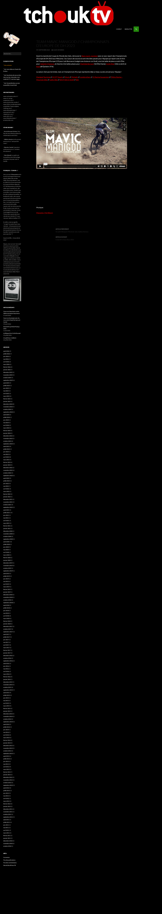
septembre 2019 (8, 571)
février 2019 (6, 589)
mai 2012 (6, 796)
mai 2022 (6, 486)
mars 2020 (6, 555)
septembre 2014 (8, 722)
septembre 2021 (8, 507)
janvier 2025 (7, 401)
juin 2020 (6, 547)
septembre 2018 (8, 602)
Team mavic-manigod (89, 56)
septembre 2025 (8, 380)
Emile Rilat (110, 64)
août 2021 (6, 510)
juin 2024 (6, 420)
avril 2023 (6, 457)
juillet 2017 (6, 637)
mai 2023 (6, 454)
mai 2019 (6, 581)
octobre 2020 (7, 536)
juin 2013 (6, 761)
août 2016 (6, 663)
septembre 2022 (8, 475)
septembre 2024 (8, 412)
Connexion (6, 857)
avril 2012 (6, 798)
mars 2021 (6, 523)
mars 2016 (6, 674)
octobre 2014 (7, 719)
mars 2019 (6, 587)
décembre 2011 (7, 809)
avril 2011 (6, 830)
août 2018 (6, 605)
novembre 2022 (8, 470)
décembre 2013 (7, 745)
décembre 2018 (7, 594)
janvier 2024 (7, 433)
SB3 (77, 80)
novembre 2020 (8, 534)
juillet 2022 (6, 481)
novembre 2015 (8, 684)
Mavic (67, 77)
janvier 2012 (7, 806)
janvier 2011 (7, 838)
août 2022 (6, 478)
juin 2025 (6, 388)
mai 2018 (6, 613)
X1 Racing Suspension (100, 77)
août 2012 (6, 788)
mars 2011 (6, 833)
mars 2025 (6, 396)
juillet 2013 (6, 759)
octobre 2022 (7, 473)
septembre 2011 (8, 817)
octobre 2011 (7, 814)
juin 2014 (6, 729)
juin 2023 (6, 452)
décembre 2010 (7, 841)
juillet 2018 (6, 608)
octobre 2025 (7, 377)
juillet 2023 (6, 449)
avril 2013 (6, 767)
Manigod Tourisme (43, 77)
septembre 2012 (8, 785)
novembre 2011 (8, 812)
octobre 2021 (7, 504)
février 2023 (6, 462)
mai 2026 (6, 359)
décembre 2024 (7, 404)
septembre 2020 (8, 539)
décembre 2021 (7, 499)
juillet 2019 (6, 576)
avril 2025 (6, 393)
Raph (38, 66)
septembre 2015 (8, 690)
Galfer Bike (53, 80)
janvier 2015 (7, 711)
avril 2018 (6, 616)
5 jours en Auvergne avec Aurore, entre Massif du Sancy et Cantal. (11, 320)
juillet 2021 (6, 512)
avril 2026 (6, 362)
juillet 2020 (6, 544)
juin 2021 (6, 515)
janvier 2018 (7, 624)
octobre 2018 (7, 600)
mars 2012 (6, 801)
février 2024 (6, 430)
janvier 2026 (7, 369)
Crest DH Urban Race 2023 (65, 238)
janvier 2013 (7, 774)
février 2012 (6, 804)
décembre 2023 (7, 436)
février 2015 (6, 708)
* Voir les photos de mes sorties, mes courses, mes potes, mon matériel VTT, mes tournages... (12, 77)
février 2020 (6, 557)
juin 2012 (6, 793)
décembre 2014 (7, 714)
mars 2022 (6, 491)
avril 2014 (6, 735)
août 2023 (6, 446)
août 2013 (6, 756)
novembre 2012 (8, 780)
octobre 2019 (7, 568)
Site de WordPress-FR (9, 865)
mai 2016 (6, 669)
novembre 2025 (8, 375)
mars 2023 (6, 459)
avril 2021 (6, 520)
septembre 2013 (8, 753)
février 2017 (6, 650)
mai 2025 (6, 391)
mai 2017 (6, 642)
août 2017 (6, 634)
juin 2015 (6, 698)
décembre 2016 (7, 655)
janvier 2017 (7, 653)
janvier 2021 (7, 528)
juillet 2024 (6, 417)
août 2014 (6, 724)
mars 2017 (6, 647)
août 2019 (6, 573)
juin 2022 (6, 483)
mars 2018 (6, 618)
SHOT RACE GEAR (67, 80)
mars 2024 (6, 428)
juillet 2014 (6, 727)
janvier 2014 (7, 743)
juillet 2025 (6, 385)
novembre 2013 (8, 748)
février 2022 (6, 494)
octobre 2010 (7, 846)
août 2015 (6, 692)
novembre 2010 (8, 843)
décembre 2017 (7, 626)
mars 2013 (6, 769)
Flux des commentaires (10, 862)
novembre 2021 (8, 502)
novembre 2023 (8, 438)
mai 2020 (6, 549)
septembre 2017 (8, 632)
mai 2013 (6, 764)
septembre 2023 (8, 444)
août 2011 (6, 819)
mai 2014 (6, 732)
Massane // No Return (44, 213)
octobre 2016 (7, 658)
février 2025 (6, 399)
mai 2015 (6, 700)
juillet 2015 (6, 695)
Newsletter (128, 29)
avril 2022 (6, 489)
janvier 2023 (7, 465)
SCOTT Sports (57, 77)
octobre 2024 (7, 409)
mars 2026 (6, 364)
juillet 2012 (6, 790)
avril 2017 (6, 645)
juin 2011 (6, 825)
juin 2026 (6, 356)
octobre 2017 (7, 629)
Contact (119, 29)
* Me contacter (7, 65)
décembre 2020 (7, 531)
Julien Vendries (58, 50)
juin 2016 (6, 666)
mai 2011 (6, 827)
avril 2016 (6, 671)
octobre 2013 (7, 751)
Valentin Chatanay (47, 64)
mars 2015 (6, 706)
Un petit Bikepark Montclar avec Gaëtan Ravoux (72, 230)
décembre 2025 (7, 372)
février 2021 (6, 526)
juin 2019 (6, 579)
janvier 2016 (7, 679)
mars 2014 (6, 737)
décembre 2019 (7, 563)
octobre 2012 (7, 782)
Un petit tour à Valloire (9, 338)
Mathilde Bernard (87, 64)
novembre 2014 (8, 716)
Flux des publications (9, 860)
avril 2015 (6, 703)
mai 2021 (6, 518)
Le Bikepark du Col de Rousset (11, 333)
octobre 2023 (7, 441)
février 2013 (6, 772)
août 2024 (6, 414)
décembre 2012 (7, 777)
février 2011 (6, 835)
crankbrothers (85, 77)
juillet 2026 (6, 354)
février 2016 (6, 677)
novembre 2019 (8, 565)
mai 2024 (6, 422)
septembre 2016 (8, 661)
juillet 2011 (6, 822)
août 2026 (6, 351)
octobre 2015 (7, 687)
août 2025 (6, 383)
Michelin (74, 77)
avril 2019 (6, 584)
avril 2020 (6, 552)
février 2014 (6, 740)
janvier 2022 (7, 497)
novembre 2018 (8, 597)
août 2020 (6, 542)
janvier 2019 (7, 592)
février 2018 (6, 621)
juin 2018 (6, 610)
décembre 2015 (7, 682)
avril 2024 (6, 425)
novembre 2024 (8, 407)
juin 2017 (6, 639)
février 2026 (6, 367)
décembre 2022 (7, 467)
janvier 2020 (7, 560)
